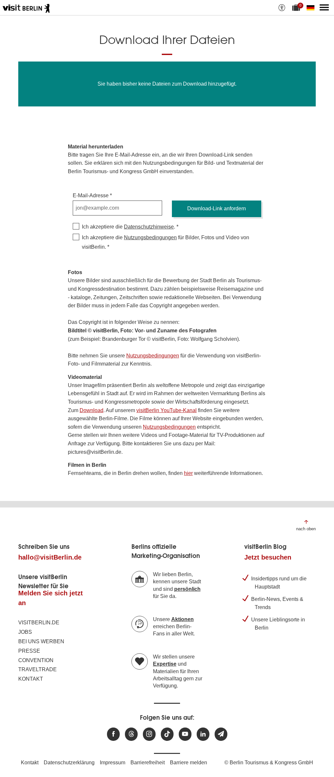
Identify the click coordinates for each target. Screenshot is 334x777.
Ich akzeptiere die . (128, 226)
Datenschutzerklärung (69, 762)
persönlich (187, 589)
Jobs (25, 632)
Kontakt (30, 679)
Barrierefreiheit (147, 762)
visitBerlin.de (38, 622)
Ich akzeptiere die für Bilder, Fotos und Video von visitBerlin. (165, 242)
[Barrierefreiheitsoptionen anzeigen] (281, 7)
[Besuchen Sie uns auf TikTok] (167, 734)
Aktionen (182, 619)
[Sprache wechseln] (312, 7)
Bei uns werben (41, 641)
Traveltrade (37, 669)
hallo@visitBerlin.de (50, 557)
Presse (29, 651)
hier (188, 473)
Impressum (112, 762)
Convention (35, 660)
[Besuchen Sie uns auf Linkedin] (203, 734)
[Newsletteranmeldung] (221, 734)
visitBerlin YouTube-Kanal (166, 410)
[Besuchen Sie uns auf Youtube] (185, 734)
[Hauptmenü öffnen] (324, 7)
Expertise (164, 664)
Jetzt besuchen (267, 557)
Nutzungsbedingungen (150, 237)
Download (91, 410)
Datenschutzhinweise (149, 226)
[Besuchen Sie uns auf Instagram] (149, 734)
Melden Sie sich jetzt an (50, 598)
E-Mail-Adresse (91, 195)
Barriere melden (188, 762)
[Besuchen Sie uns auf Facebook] (113, 734)
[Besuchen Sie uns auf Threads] (131, 734)
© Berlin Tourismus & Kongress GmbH (268, 762)
